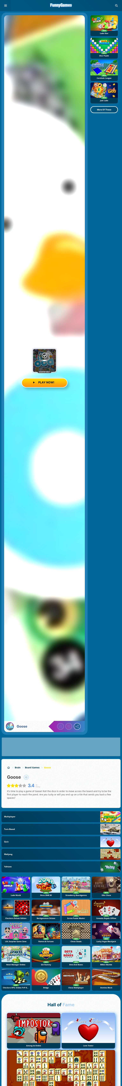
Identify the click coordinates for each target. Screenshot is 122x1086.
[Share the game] (77, 726)
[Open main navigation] (5, 5)
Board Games (32, 767)
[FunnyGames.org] (8, 767)
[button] (116, 5)
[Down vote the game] (68, 726)
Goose (47, 767)
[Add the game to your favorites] (26, 777)
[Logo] (61, 5)
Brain (17, 767)
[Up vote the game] (60, 726)
